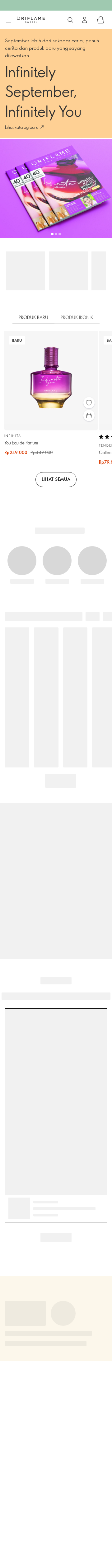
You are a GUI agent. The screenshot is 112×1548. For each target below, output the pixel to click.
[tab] (33, 318)
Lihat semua (56, 479)
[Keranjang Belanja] (100, 19)
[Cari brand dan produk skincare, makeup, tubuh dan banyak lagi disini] (70, 20)
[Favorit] (89, 402)
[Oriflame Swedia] (30, 19)
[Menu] (8, 20)
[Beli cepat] (89, 415)
